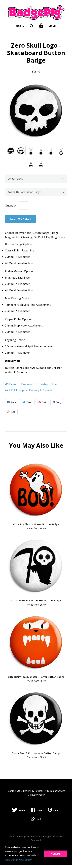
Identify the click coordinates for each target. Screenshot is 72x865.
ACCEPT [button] (55, 854)
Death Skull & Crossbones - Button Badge (36, 753)
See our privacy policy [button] (18, 859)
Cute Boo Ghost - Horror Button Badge (36, 524)
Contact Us (14, 790)
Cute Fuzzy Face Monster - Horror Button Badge (36, 676)
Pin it (56, 810)
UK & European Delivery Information (32, 390)
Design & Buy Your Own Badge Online (33, 384)
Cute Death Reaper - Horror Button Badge (36, 600)
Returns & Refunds (33, 790)
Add (39, 819)
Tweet (22, 810)
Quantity (10, 205)
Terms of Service (56, 790)
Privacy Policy (37, 794)
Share (39, 810)
